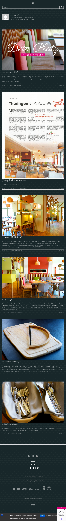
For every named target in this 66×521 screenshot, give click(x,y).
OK (42, 515)
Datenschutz (33, 498)
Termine (12, 375)
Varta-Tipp (7, 299)
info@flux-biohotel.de (33, 482)
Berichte (17, 188)
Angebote (12, 433)
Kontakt (40, 498)
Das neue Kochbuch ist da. (12, 237)
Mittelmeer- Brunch (10, 424)
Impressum (27, 498)
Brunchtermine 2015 (10, 361)
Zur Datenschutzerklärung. (53, 515)
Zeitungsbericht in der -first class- (14, 180)
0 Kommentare (17, 85)
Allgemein (11, 85)
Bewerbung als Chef (9, 72)
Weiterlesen (61, 85)
